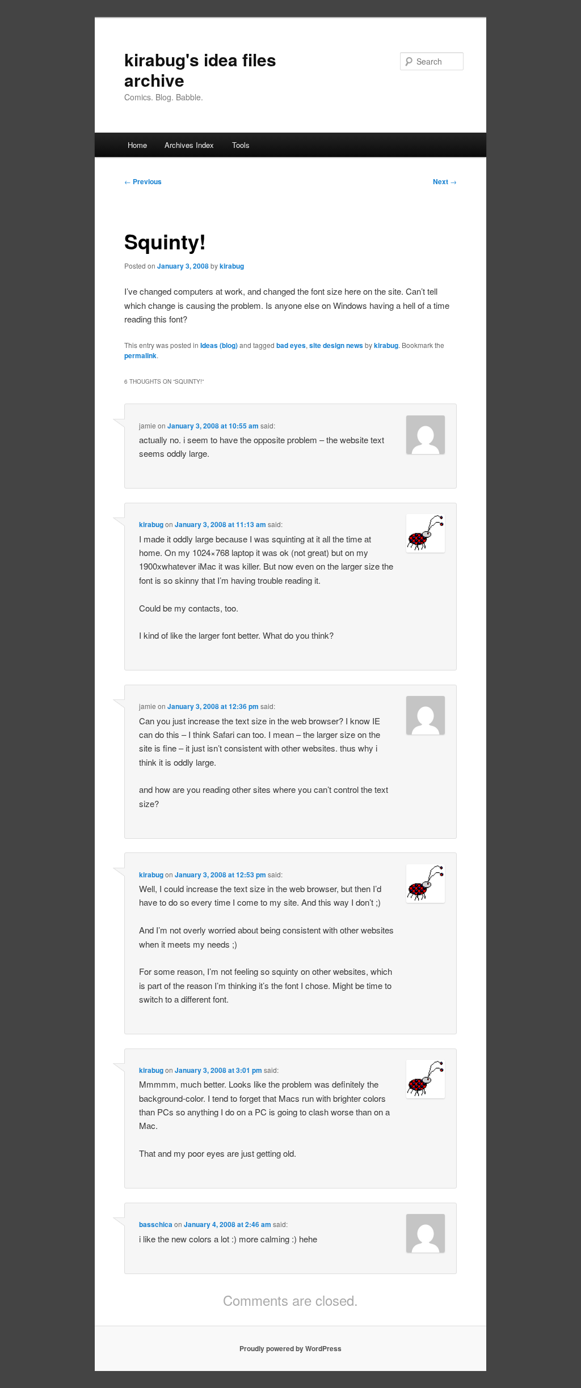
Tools (241, 144)
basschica (155, 1224)
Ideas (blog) (219, 345)
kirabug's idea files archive (200, 69)
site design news (336, 345)
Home (137, 144)
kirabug (232, 266)
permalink (140, 355)
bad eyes (291, 345)
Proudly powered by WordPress (290, 1348)
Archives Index (189, 144)
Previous (143, 181)
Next (445, 181)
